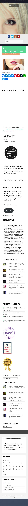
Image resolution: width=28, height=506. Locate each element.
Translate (13, 141)
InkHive (12, 496)
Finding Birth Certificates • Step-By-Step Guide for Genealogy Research (16, 293)
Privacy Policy (8, 485)
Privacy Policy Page (9, 487)
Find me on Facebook (13, 180)
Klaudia (17, 53)
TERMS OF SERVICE (9, 489)
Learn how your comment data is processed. (13, 130)
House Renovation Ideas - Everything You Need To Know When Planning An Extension (16, 276)
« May (4, 474)
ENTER (8, 210)
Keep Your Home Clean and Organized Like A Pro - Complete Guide (16, 287)
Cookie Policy (8, 483)
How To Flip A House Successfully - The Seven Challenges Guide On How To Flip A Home (17, 265)
